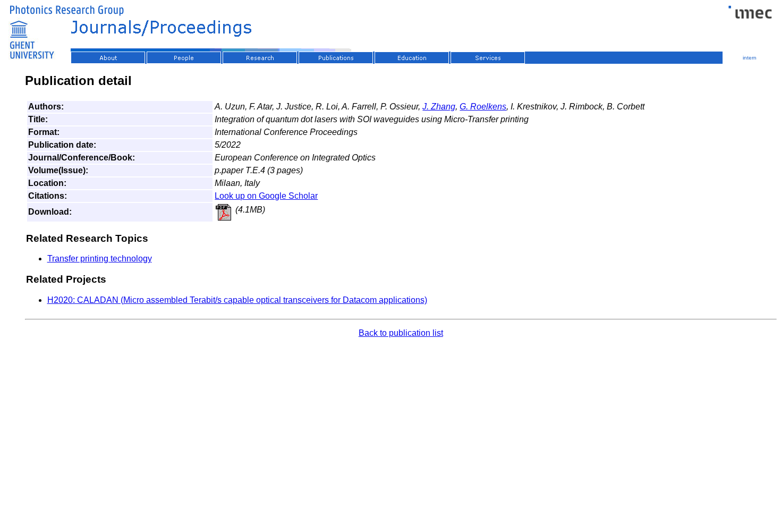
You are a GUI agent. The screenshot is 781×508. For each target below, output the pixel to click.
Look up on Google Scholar (266, 195)
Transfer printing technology (99, 258)
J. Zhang (438, 106)
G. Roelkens (483, 106)
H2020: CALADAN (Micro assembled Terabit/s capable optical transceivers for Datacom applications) (237, 299)
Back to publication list (401, 332)
